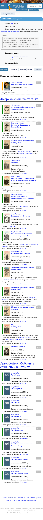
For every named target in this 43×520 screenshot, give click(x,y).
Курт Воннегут (15, 161)
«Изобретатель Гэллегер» (15, 339)
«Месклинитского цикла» (10, 280)
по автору (22, 69)
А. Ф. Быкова (24, 438)
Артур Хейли (15, 373)
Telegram (24, 500)
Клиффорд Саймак (17, 123)
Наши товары (32, 500)
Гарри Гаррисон (16, 194)
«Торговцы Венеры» (25, 153)
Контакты (33, 498)
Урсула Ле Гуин (16, 232)
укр (15, 498)
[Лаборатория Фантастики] (9, 6)
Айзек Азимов (15, 214)
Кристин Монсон (16, 82)
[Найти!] (40, 6)
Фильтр (38, 69)
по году (29, 69)
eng (9, 498)
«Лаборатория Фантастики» (25, 513)
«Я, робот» (12, 226)
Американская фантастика (10, 31)
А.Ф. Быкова (24, 454)
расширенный (34, 10)
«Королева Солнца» (24, 151)
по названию (13, 69)
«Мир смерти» (23, 207)
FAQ (27, 498)
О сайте (4, 498)
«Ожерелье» (24, 244)
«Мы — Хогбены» (25, 337)
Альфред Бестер (16, 251)
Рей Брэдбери (15, 105)
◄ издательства (7, 14)
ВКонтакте (16, 500)
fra (12, 498)
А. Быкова (23, 120)
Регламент (21, 498)
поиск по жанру (22, 10)
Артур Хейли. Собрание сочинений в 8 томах (17, 365)
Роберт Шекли (15, 176)
